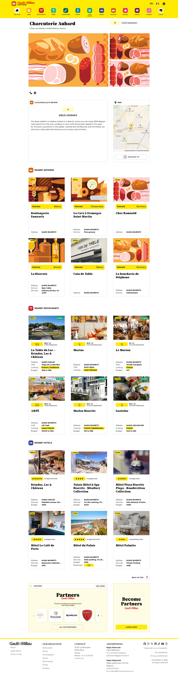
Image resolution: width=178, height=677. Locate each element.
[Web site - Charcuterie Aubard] (35, 93)
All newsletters (161, 652)
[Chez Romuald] (131, 207)
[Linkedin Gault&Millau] (155, 643)
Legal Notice (16, 651)
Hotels (45, 665)
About (13, 647)
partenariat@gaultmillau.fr (117, 656)
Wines (45, 651)
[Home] (26, 2)
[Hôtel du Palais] (89, 540)
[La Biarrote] (47, 267)
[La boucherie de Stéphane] (131, 267)
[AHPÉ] (47, 405)
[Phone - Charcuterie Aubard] (32, 93)
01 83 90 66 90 (112, 668)
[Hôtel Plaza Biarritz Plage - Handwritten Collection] (131, 479)
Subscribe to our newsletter (155, 648)
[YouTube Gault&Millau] (162, 643)
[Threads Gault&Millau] (166, 643)
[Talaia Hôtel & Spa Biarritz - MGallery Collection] (89, 479)
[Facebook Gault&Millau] (144, 643)
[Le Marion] (131, 345)
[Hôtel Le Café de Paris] (47, 540)
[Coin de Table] (89, 267)
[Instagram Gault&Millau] (148, 643)
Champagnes (48, 655)
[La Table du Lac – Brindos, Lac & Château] (47, 345)
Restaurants (48, 648)
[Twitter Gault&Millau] (152, 643)
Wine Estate (48, 661)
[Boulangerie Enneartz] (47, 207)
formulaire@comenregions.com (120, 671)
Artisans (46, 668)
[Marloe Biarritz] (89, 405)
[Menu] (163, 3)
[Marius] (89, 345)
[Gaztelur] (131, 405)
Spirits (45, 658)
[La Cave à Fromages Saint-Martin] (89, 207)
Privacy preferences (159, 656)
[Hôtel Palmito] (131, 540)
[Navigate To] (131, 131)
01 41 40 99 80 (87, 656)
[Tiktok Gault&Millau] (159, 643)
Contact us (79, 658)
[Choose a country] (157, 3)
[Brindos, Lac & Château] (47, 479)
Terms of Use (16, 654)
